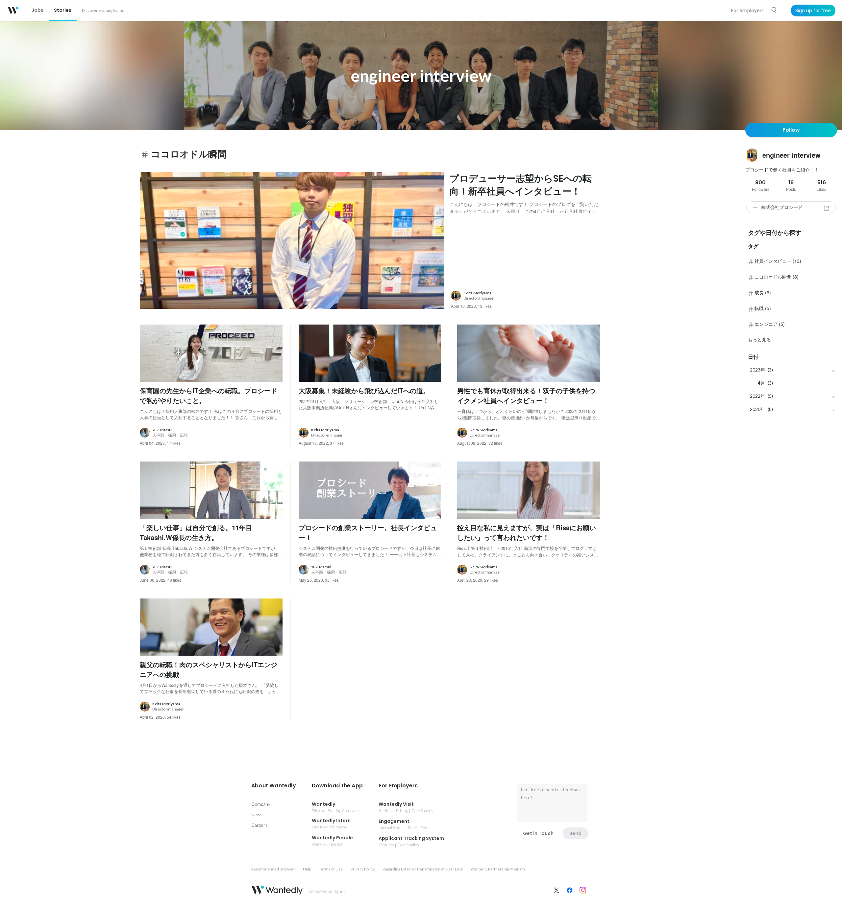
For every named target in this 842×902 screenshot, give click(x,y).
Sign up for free (813, 10)
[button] (273, 786)
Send (575, 833)
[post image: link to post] (292, 240)
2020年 (757, 409)
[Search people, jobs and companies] (774, 10)
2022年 (757, 396)
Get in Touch (538, 833)
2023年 (757, 369)
